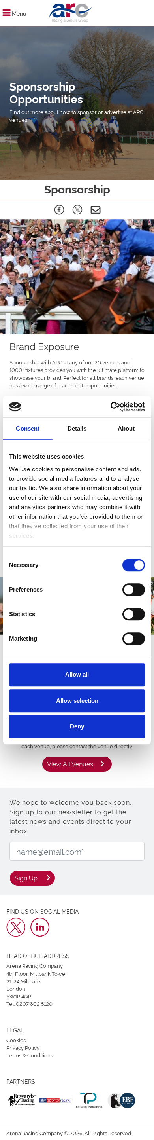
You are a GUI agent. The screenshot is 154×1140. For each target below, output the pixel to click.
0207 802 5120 (34, 1003)
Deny (77, 726)
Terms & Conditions (29, 1054)
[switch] (133, 589)
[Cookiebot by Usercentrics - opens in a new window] (111, 407)
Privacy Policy (22, 1047)
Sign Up (26, 877)
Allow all (77, 674)
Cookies (16, 1039)
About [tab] (126, 428)
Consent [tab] (27, 428)
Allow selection (77, 700)
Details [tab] (77, 428)
